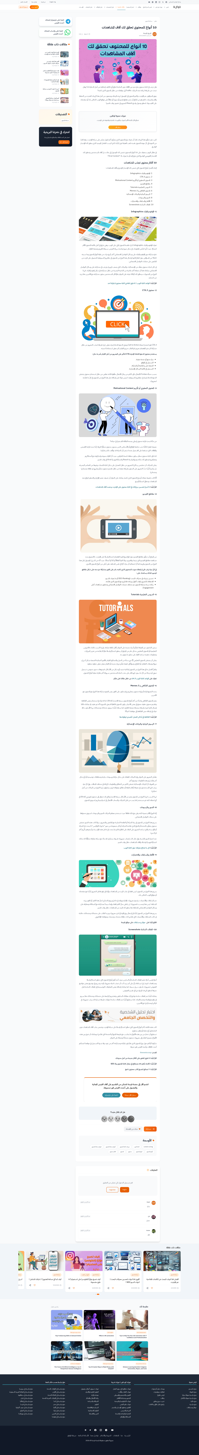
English (52, 2)
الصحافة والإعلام (125, 1417)
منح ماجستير (193, 1389)
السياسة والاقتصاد (93, 1407)
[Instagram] (159, 2)
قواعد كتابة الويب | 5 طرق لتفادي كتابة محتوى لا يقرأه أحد (129, 283)
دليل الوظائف (99, 7)
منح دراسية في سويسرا (26, 1389)
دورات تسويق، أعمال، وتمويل (90, 1389)
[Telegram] (152, 2)
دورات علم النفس (125, 1404)
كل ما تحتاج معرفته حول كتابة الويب (137, 847)
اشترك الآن (65, 142)
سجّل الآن (118, 127)
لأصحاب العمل (23, 2)
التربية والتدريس (126, 1410)
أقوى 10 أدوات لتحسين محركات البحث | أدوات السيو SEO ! (125, 1281)
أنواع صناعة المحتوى (110, 1147)
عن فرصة (43, 2)
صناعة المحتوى (148, 21)
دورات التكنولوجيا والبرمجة (123, 1401)
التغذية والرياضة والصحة (123, 1413)
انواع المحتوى (139, 1152)
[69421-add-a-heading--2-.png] (44, 1261)
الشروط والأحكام (105, 1435)
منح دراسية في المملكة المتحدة (56, 1395)
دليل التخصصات (110, 7)
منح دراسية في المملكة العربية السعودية (21, 1392)
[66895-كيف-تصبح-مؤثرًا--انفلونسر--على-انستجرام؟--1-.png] (84, 1261)
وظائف (139, 7)
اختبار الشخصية (130, 7)
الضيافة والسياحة (93, 1401)
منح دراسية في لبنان (27, 1398)
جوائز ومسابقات (192, 1407)
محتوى (130, 1152)
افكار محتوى (113, 1152)
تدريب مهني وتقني (158, 1401)
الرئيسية (127, 1435)
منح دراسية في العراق (26, 1410)
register (112, 1189)
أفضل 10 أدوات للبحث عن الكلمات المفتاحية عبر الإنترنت (162, 1281)
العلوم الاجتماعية (93, 1410)
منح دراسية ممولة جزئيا (189, 1395)
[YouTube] (149, 2)
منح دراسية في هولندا (58, 1417)
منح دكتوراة (193, 1392)
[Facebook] (166, 2)
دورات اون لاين (158, 7)
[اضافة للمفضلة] (152, 1288)
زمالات (162, 1398)
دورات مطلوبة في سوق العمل (122, 1389)
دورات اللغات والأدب (124, 1392)
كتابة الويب (136, 1147)
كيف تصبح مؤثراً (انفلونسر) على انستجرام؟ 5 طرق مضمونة (84, 1281)
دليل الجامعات (89, 7)
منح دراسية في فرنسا (26, 1404)
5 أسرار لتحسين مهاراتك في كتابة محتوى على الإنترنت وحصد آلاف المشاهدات (123, 487)
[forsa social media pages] (112, 1430)
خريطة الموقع (72, 1435)
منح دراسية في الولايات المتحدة (56, 1389)
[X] (162, 2)
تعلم (155, 21)
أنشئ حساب (34, 7)
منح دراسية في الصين (58, 1413)
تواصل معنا (34, 2)
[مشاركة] (147, 1288)
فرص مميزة (193, 1382)
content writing (148, 1147)
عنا (122, 1435)
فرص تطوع (160, 1395)
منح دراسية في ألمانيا (59, 1407)
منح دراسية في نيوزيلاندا (25, 1413)
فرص (167, 7)
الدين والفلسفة (94, 1413)
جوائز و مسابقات (139, 922)
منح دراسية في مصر (59, 1404)
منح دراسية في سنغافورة (25, 1395)
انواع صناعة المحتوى (96, 1147)
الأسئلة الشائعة (83, 1435)
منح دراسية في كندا (59, 1401)
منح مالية (194, 1401)
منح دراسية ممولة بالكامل (189, 1398)
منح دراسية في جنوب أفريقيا (24, 1407)
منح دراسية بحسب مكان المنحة (55, 1382)
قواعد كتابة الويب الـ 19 (140, 678)
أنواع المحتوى (150, 1152)
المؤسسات (81, 7)
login (125, 1189)
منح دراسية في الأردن (58, 1392)
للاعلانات (116, 1435)
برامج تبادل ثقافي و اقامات (156, 1404)
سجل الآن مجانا (130, 1095)
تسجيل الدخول (23, 7)
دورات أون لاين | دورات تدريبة (121, 1382)
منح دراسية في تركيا (59, 1410)
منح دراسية (193, 1404)
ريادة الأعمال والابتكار (92, 1398)
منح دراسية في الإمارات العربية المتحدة (53, 1398)
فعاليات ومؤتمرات (158, 1392)
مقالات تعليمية (121, 7)
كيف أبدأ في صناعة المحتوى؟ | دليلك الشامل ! (45, 1279)
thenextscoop (145, 1052)
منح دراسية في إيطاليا (26, 1401)
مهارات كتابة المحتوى (125, 1147)
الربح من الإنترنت (85, 1275)
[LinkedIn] (156, 2)
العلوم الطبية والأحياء (92, 1392)
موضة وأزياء (95, 1395)
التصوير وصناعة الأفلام (124, 1398)
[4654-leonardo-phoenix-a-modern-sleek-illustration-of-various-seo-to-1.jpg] (123, 1261)
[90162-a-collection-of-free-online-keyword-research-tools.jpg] (162, 1261)
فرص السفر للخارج (147, 7)
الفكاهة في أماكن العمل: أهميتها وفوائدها (135, 717)
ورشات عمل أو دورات (157, 1389)
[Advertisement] (99, 1450)
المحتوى (122, 1152)
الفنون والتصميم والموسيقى (122, 1395)
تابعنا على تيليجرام (111, 1095)
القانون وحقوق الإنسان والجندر (121, 1407)
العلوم (97, 1404)
